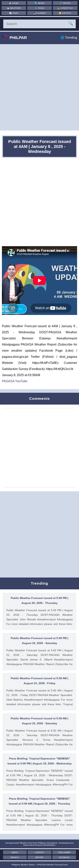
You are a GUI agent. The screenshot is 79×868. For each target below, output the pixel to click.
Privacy (15, 857)
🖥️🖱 (39, 13)
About (15, 852)
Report (39, 857)
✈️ (65, 3)
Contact (39, 852)
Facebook (64, 857)
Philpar (18, 37)
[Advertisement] (39, 87)
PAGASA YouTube (14, 381)
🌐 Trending (68, 37)
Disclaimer (64, 852)
